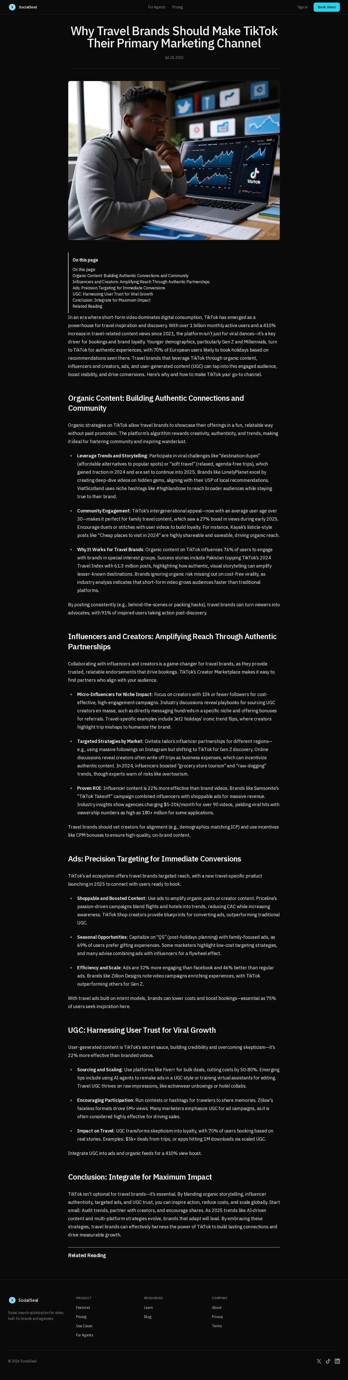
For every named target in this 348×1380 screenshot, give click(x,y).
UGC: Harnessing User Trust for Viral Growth (113, 293)
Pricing (177, 7)
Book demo (327, 7)
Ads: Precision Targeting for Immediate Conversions (119, 287)
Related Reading (87, 306)
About (216, 1307)
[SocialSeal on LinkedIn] (337, 1361)
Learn (148, 1307)
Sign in (302, 7)
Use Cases (84, 1326)
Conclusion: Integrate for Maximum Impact (112, 300)
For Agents (156, 7)
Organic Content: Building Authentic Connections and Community (131, 275)
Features (83, 1307)
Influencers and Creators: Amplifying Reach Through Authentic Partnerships (141, 281)
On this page (84, 269)
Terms (217, 1326)
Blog (148, 1316)
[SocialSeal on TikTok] (328, 1361)
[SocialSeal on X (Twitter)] (319, 1361)
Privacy (217, 1316)
